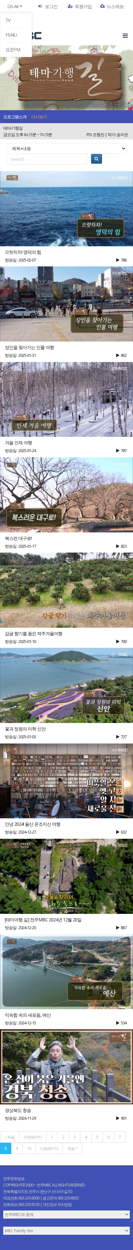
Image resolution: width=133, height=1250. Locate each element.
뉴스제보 (115, 6)
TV (7, 20)
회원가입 (83, 6)
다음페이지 (49, 1148)
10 (29, 1148)
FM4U (11, 35)
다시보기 (39, 117)
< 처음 (10, 1137)
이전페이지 (33, 1137)
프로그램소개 (14, 117)
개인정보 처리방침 (57, 1204)
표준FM (12, 49)
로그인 (51, 6)
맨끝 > (72, 1148)
